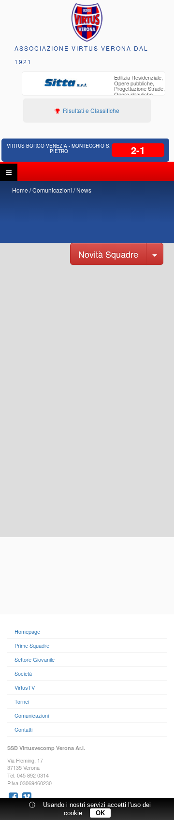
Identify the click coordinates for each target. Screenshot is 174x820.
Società (23, 673)
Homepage (27, 631)
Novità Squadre (108, 254)
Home (20, 190)
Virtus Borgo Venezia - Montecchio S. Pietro (59, 148)
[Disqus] (87, 414)
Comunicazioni (52, 190)
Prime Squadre (31, 645)
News (83, 190)
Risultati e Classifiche (90, 110)
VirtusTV (24, 687)
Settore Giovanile (34, 659)
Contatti (23, 729)
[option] (93, 90)
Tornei (21, 701)
